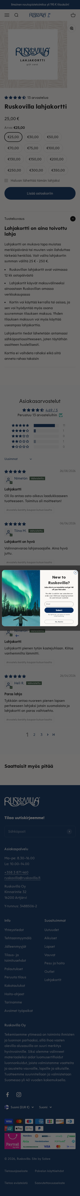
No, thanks (59, 621)
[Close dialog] (75, 572)
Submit (59, 610)
